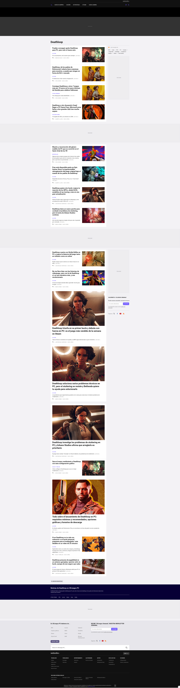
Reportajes (55, 154)
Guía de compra (59, 4)
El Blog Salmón (123, 660)
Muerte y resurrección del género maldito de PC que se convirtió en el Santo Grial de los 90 (65, 149)
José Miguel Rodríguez (61, 203)
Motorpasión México (101, 677)
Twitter (128, 5)
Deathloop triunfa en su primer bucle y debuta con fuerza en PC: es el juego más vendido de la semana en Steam (76, 331)
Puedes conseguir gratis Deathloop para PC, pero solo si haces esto (65, 49)
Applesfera (53, 664)
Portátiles (80, 630)
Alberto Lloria (59, 119)
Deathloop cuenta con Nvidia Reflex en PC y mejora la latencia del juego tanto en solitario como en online (66, 254)
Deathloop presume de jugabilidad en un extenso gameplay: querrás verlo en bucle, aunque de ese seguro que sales (66, 562)
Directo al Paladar (89, 660)
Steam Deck (54, 636)
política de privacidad (108, 632)
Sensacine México (77, 677)
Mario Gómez (58, 224)
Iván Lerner (58, 80)
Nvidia (76, 597)
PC (120, 49)
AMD (66, 636)
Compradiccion (112, 664)
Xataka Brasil (53, 679)
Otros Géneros (56, 93)
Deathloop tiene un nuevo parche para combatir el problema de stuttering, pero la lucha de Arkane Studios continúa (66, 212)
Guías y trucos (56, 466)
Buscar (126, 647)
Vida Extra (65, 662)
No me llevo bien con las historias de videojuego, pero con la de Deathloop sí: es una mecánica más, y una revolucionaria (65, 274)
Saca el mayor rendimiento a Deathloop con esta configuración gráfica (66, 462)
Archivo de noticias (57, 581)
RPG (109, 49)
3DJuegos (65, 660)
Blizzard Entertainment (81, 637)
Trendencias (111, 660)
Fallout (115, 53)
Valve (113, 49)
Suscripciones (56, 114)
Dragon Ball (111, 51)
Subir (125, 653)
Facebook (126, 5)
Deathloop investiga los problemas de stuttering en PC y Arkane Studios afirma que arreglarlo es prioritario (76, 445)
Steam (84, 4)
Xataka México (54, 677)
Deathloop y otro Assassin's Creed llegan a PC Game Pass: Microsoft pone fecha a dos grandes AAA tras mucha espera (66, 108)
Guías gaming (93, 4)
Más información (91, 686)
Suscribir (126, 303)
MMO (66, 630)
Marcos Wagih (58, 57)
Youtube (120, 313)
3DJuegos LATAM (66, 677)
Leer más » (78, 55)
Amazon (124, 49)
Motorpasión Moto (100, 662)
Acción (68, 4)
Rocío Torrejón (59, 554)
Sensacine (76, 660)
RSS (124, 313)
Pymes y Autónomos (124, 662)
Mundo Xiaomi (54, 668)
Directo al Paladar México (89, 678)
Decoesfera (111, 662)
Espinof (75, 662)
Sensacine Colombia (78, 679)
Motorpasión (99, 660)
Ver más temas (54, 641)
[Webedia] (126, 1)
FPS (117, 49)
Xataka (52, 660)
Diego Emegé (58, 473)
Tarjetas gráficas (55, 630)
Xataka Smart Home (55, 666)
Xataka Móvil (53, 662)
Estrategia (76, 4)
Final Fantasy (121, 53)
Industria (80, 627)
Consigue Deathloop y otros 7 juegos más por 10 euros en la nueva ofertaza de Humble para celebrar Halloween (66, 88)
